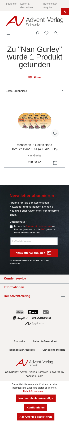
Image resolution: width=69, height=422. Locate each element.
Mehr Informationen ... (34, 391)
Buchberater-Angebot (21, 349)
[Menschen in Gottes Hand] (34, 121)
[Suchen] (37, 33)
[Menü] (8, 33)
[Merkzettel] (46, 33)
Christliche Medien (54, 349)
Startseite (11, 3)
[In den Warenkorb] (55, 163)
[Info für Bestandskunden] (65, 11)
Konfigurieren (36, 407)
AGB (43, 229)
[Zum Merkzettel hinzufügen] (55, 133)
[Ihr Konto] (55, 33)
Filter (37, 77)
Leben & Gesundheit (45, 341)
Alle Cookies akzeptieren (36, 416)
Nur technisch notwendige (35, 398)
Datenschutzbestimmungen (39, 226)
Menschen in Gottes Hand (34, 147)
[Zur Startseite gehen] (34, 21)
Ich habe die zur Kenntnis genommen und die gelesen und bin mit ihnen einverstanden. (35, 229)
